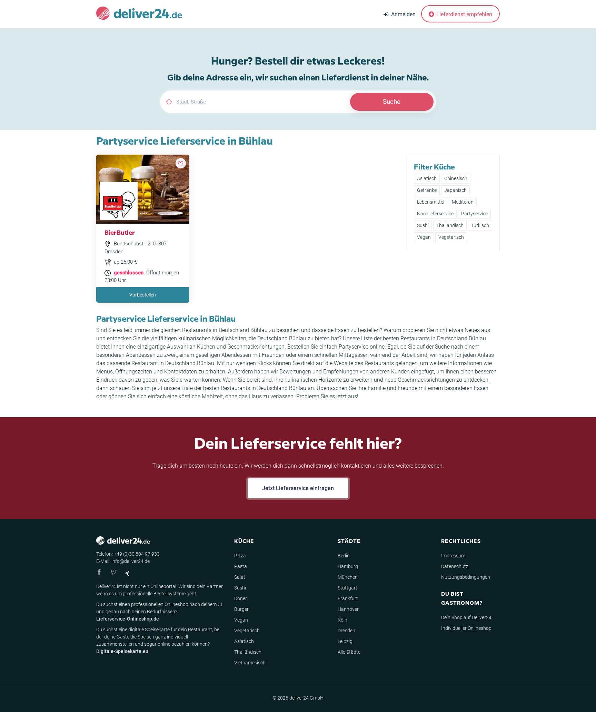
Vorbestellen (142, 295)
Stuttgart (347, 588)
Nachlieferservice (435, 213)
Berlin (344, 555)
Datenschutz (454, 566)
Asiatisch (427, 178)
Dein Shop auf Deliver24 (466, 617)
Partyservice (474, 213)
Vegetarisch (451, 237)
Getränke (427, 190)
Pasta (240, 566)
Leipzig (345, 641)
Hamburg (348, 566)
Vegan (424, 237)
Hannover (348, 609)
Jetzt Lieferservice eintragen (298, 488)
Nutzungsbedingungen (465, 577)
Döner (240, 598)
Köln (342, 620)
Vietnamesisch (250, 662)
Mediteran (463, 202)
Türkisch (480, 225)
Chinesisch (455, 178)
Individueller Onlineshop (466, 628)
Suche (391, 102)
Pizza (240, 555)
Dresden (346, 630)
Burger (241, 609)
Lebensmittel (430, 202)
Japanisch (455, 190)
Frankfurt (348, 598)
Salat (239, 577)
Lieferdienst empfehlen (463, 14)
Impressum (453, 555)
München (348, 577)
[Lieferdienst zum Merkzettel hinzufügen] (181, 163)
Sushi (423, 225)
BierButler (120, 232)
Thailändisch (450, 225)
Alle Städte (349, 652)
